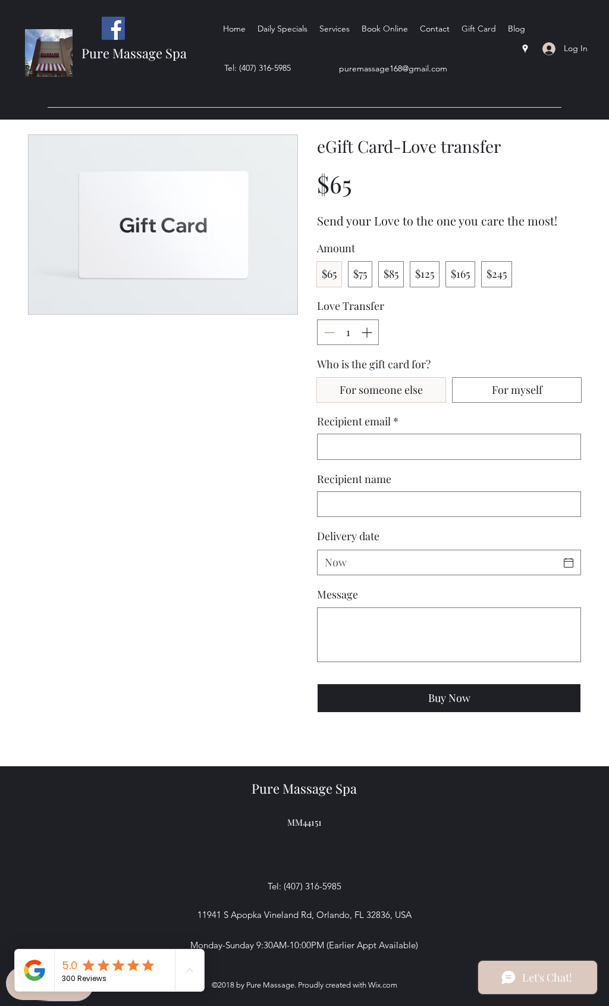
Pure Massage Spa (134, 53)
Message (337, 594)
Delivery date (348, 536)
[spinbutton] (348, 332)
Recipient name (354, 479)
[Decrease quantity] (328, 332)
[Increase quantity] (368, 332)
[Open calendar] (568, 563)
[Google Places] (525, 49)
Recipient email (357, 421)
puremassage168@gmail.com (393, 68)
